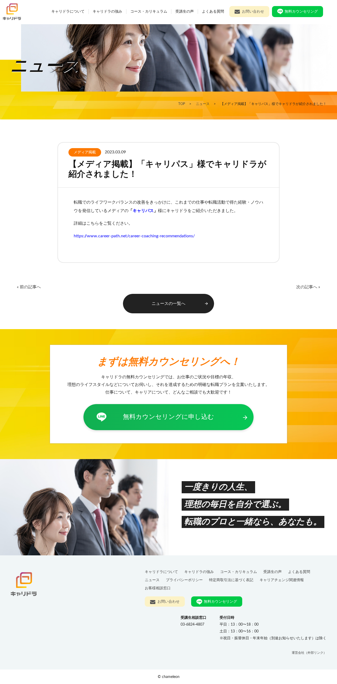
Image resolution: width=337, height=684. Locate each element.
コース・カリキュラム (148, 11)
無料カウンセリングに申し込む (185, 417)
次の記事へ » (308, 287)
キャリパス (143, 211)
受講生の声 (184, 11)
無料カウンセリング (301, 11)
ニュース (152, 580)
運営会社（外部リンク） (309, 652)
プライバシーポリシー (184, 580)
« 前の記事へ (29, 287)
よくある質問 (213, 11)
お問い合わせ (253, 11)
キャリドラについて (68, 11)
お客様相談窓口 (158, 588)
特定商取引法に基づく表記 (231, 580)
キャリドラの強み (107, 11)
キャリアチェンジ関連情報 (282, 580)
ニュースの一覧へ (180, 303)
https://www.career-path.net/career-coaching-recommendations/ (134, 236)
